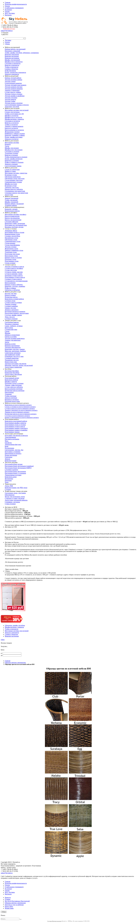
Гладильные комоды (12, 322)
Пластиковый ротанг (12, 378)
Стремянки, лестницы (12, 502)
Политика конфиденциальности (16, 4)
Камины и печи (10, 344)
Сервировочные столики (13, 182)
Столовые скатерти (11, 469)
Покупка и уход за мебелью (14, 905)
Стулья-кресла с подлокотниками (16, 281)
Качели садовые (10, 295)
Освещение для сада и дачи (14, 356)
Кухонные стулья (10, 186)
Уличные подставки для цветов (15, 363)
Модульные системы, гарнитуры (16, 173)
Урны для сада (10, 317)
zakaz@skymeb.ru (7, 30)
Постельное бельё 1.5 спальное (15, 473)
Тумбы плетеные (10, 396)
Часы (6, 441)
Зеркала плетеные (11, 398)
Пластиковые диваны (12, 432)
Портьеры (8, 480)
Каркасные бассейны (12, 372)
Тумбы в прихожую (11, 67)
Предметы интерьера (12, 439)
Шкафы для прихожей (12, 60)
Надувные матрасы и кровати (15, 311)
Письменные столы (11, 238)
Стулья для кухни (11, 270)
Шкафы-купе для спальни (13, 150)
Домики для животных (13, 340)
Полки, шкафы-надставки (13, 137)
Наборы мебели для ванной (14, 203)
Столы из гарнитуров (12, 169)
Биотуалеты (9, 328)
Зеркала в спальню (11, 164)
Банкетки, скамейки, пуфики (15, 135)
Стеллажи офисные (11, 221)
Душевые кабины (11, 205)
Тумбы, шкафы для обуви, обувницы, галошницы (22, 53)
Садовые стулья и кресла (13, 279)
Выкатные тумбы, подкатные (15, 223)
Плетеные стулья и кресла (14, 275)
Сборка (7, 44)
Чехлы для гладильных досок (15, 496)
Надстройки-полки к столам (14, 232)
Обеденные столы (11, 239)
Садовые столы (10, 301)
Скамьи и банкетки (11, 69)
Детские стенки (10, 81)
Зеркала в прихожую (12, 74)
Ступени (8, 489)
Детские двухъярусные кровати (15, 85)
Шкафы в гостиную (11, 115)
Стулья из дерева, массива (14, 272)
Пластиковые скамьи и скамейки (16, 430)
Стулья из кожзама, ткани (13, 274)
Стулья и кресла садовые (13, 302)
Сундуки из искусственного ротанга (17, 416)
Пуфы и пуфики (10, 288)
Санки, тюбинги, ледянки (14, 326)
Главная (7, 2)
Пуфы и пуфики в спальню (14, 162)
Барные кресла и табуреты (14, 189)
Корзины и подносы (12, 399)
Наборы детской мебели (13, 78)
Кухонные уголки (11, 175)
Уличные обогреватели (13, 347)
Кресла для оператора (12, 218)
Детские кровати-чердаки (13, 87)
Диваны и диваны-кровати (14, 126)
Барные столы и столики (13, 257)
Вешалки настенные (12, 56)
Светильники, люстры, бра (14, 450)
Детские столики (10, 247)
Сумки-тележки (10, 504)
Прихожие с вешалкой (12, 51)
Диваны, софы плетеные (13, 385)
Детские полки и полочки (14, 103)
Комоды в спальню (11, 155)
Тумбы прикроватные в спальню (16, 157)
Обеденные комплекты (13, 177)
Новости (8, 897)
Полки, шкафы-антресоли (13, 159)
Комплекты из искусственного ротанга (18, 405)
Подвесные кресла (11, 297)
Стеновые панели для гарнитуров (16, 193)
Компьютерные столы (12, 234)
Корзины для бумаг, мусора (14, 227)
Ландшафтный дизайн (12, 354)
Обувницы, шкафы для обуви (15, 625)
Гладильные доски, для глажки (15, 493)
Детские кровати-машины (14, 88)
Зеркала (7, 459)
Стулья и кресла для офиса (14, 268)
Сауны (7, 331)
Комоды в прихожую (12, 65)
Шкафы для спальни (12, 148)
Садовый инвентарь (12, 358)
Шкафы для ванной (11, 202)
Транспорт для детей (12, 106)
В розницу (8, 9)
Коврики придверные (12, 345)
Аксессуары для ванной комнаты (16, 500)
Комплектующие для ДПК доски (16, 487)
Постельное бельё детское (13, 464)
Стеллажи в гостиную (12, 121)
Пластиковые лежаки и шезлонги (16, 428)
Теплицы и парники (12, 324)
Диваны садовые (10, 304)
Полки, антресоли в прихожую (15, 72)
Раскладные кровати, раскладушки (17, 313)
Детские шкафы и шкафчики (14, 96)
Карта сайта (9, 906)
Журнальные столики (12, 132)
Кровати (8, 144)
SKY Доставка (10, 13)
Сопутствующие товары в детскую (17, 105)
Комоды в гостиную (12, 123)
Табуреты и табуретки (12, 290)
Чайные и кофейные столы (14, 250)
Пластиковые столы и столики (15, 425)
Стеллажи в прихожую (12, 63)
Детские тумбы (10, 101)
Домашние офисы (11, 230)
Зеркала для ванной (11, 198)
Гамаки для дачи (10, 308)
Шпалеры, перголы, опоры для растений (19, 365)
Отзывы (7, 899)
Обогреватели (9, 495)
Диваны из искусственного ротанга (17, 412)
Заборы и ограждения (12, 335)
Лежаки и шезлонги (11, 310)
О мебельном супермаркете (14, 8)
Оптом (7, 11)
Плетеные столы (10, 259)
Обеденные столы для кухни (14, 178)
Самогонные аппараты (12, 353)
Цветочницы (9, 392)
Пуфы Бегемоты (10, 70)
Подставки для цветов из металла (16, 435)
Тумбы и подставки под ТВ (14, 114)
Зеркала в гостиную (11, 139)
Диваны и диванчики (12, 90)
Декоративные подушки (13, 475)
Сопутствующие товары (13, 166)
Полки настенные (11, 455)
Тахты (7, 146)
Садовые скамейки (11, 306)
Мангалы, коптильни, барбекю (15, 351)
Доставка (8, 40)
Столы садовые (10, 263)
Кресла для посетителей (13, 220)
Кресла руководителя (12, 216)
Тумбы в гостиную (11, 124)
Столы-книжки (10, 243)
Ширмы (7, 333)
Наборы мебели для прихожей (15, 49)
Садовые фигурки (11, 329)
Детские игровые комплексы (15, 338)
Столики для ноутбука (12, 236)
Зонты (7, 342)
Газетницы (8, 457)
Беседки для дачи (11, 293)
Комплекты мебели (11, 380)
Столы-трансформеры (12, 245)
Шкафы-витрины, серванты (14, 119)
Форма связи (9, 908)
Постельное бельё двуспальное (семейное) (19, 466)
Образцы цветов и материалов (15, 662)
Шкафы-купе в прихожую (14, 62)
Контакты (8, 15)
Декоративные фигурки (13, 444)
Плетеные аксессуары (12, 401)
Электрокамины (10, 437)
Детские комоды (10, 99)
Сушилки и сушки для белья (14, 498)
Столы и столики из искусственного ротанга (20, 407)
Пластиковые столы (11, 261)
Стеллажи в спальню (12, 151)
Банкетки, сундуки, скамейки (15, 286)
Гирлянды (8, 443)
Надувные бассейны (12, 371)
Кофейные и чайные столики (15, 133)
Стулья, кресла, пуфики (13, 92)
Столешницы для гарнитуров (15, 191)
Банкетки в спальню (12, 160)
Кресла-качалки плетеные (13, 389)
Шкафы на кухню (11, 184)
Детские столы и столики (13, 94)
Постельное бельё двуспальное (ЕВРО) (18, 468)
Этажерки (8, 394)
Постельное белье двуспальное (15, 471)
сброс (3, 639)
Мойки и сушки (10, 171)
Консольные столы (11, 256)
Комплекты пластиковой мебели (16, 421)
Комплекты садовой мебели (14, 299)
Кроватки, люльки (11, 209)
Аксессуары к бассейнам (13, 374)
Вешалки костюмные (12, 58)
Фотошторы (9, 478)
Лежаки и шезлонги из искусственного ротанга (21, 410)
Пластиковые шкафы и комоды (15, 423)
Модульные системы (12, 142)
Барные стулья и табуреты (14, 284)
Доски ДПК (9, 486)
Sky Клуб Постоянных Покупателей (17, 901)
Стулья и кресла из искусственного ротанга (20, 408)
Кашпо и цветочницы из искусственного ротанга (22, 417)
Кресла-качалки (10, 283)
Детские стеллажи (11, 97)
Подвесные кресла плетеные (14, 390)
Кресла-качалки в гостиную (14, 130)
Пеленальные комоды (12, 211)
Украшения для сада (12, 360)
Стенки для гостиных (12, 112)
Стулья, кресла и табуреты (14, 387)
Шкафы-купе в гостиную (13, 117)
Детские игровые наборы (13, 79)
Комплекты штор (11, 477)
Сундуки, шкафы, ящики (13, 315)
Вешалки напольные (12, 54)
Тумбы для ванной (11, 200)
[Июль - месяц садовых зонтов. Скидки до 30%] (11, 622)
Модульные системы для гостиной (16, 110)
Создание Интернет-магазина (54, 921)
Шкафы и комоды (11, 381)
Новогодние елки (11, 362)
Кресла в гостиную (11, 128)
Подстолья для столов (12, 254)
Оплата (7, 6)
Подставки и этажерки (12, 452)
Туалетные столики (11, 153)
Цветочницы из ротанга (13, 453)
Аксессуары (9, 195)
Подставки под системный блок (16, 225)
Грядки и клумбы (11, 336)
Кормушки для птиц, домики (15, 349)
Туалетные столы (11, 252)
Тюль (6, 482)
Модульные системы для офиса (15, 214)
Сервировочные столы (12, 241)
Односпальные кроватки (13, 83)
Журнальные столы (11, 248)
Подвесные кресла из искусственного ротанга (20, 414)
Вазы (6, 446)
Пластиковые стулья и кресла (15, 277)
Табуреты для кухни (12, 187)
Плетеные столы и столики (14, 383)
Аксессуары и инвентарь (13, 367)
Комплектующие (10, 461)
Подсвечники (9, 448)
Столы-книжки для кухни (14, 180)
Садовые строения (11, 319)
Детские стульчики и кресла (14, 266)
